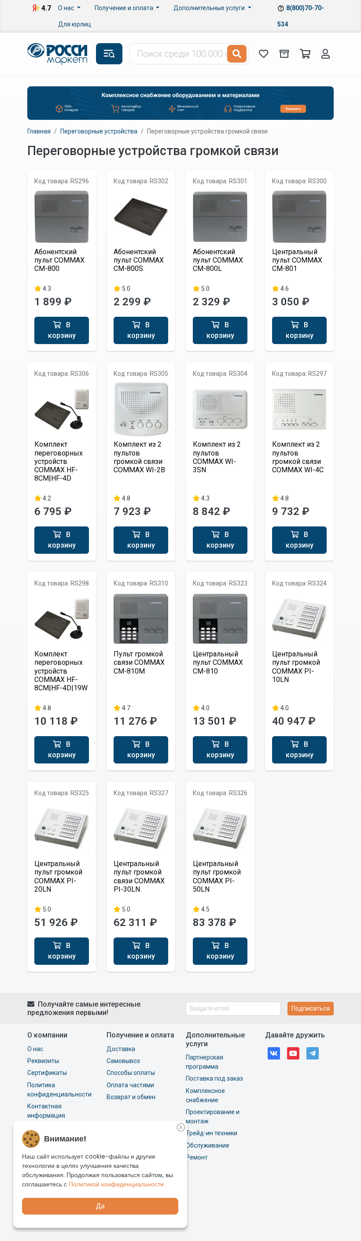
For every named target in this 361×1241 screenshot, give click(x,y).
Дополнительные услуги (209, 7)
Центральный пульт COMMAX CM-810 (218, 662)
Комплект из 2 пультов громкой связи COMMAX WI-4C (298, 457)
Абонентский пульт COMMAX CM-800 (59, 260)
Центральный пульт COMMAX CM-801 (297, 260)
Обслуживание (207, 1145)
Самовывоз (123, 1060)
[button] (109, 53)
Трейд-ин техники (211, 1133)
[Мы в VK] (274, 1052)
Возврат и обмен (131, 1096)
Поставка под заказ (214, 1078)
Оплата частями (130, 1085)
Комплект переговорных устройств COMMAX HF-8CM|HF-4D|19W (61, 671)
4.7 (46, 8)
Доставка (121, 1048)
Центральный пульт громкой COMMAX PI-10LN (296, 667)
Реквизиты (43, 1060)
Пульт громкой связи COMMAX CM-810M (139, 662)
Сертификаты (47, 1072)
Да (100, 1206)
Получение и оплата (125, 7)
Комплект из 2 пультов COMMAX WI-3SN (217, 457)
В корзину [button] (62, 330)
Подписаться (310, 1008)
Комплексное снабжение (205, 1095)
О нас (66, 7)
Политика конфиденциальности (59, 1090)
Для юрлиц (74, 24)
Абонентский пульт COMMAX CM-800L (218, 260)
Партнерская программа (204, 1062)
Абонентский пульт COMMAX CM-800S (139, 260)
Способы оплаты (131, 1072)
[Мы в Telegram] (312, 1052)
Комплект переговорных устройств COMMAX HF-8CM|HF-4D (58, 461)
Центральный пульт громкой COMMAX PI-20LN (58, 876)
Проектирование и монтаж (212, 1116)
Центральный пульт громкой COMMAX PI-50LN (217, 876)
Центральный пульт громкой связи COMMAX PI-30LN (139, 876)
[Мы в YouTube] (293, 1052)
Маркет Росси (58, 54)
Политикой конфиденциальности (116, 1184)
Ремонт (197, 1157)
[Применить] (237, 54)
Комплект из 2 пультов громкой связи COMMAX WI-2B (139, 457)
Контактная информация (46, 1111)
